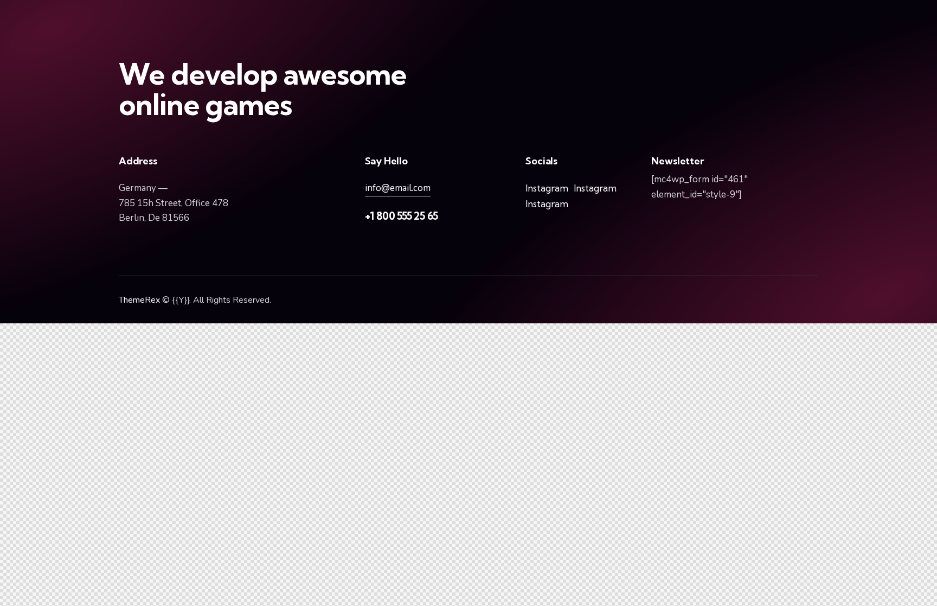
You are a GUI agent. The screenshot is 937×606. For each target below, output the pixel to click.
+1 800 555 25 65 (401, 215)
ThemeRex (139, 300)
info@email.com (398, 188)
